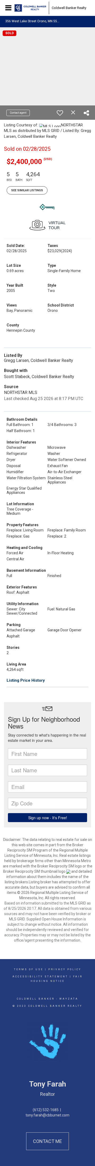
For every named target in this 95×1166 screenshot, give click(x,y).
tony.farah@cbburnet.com (47, 1115)
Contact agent (18, 112)
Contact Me (47, 1141)
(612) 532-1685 (46, 1110)
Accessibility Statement (40, 976)
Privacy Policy (64, 969)
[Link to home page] (30, 8)
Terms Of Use (28, 969)
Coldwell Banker (36, 998)
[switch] (59, 113)
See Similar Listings (27, 190)
